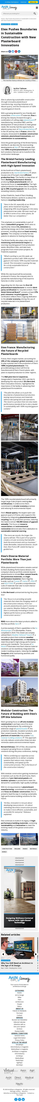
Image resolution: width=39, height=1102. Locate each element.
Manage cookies (15, 1091)
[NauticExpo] (19, 1084)
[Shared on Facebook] (9, 51)
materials (33, 848)
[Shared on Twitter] (13, 51)
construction (15, 115)
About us (25, 1091)
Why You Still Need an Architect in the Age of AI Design (17, 964)
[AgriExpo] (32, 1071)
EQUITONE (8, 583)
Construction (7, 848)
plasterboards (21, 729)
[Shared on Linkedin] (19, 51)
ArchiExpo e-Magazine (15, 1089)
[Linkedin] (23, 1099)
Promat (16, 581)
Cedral (24, 581)
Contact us (30, 1093)
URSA (32, 581)
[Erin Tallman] (7, 90)
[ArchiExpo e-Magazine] (19, 7)
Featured (14, 24)
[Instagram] (19, 1099)
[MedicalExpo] (29, 1078)
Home (3, 19)
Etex (16, 147)
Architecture (6, 24)
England (17, 848)
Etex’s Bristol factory (27, 129)
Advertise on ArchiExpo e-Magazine (15, 1093)
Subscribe (33, 2)
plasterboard (29, 120)
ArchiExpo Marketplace (12, 2)
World (4, 852)
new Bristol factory (21, 173)
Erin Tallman (21, 88)
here (17, 624)
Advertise (23, 2)
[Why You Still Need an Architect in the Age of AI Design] (17, 948)
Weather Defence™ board (22, 635)
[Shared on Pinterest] (16, 51)
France (25, 848)
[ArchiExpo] (8, 1078)
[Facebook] (15, 1099)
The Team (19, 1095)
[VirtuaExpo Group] (11, 1071)
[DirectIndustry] (18, 1078)
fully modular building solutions (17, 736)
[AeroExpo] (23, 1071)
